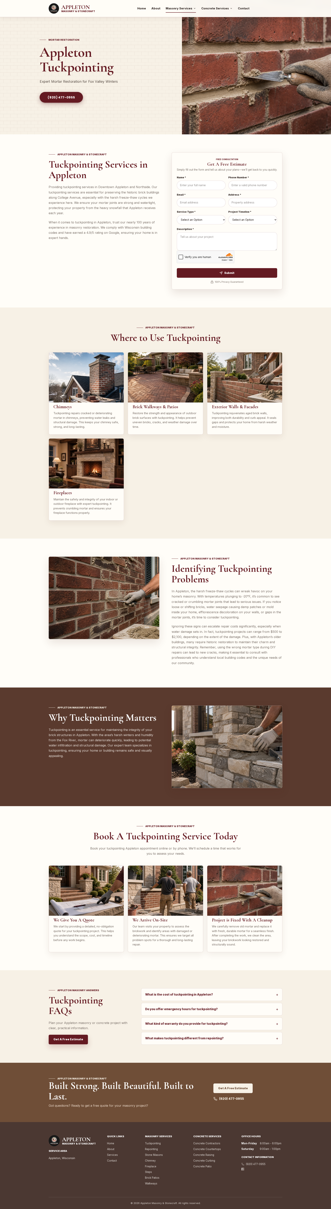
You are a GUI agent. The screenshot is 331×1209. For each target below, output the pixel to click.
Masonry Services (179, 8)
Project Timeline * (239, 211)
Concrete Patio (202, 1166)
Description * (185, 229)
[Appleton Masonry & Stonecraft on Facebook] (242, 1169)
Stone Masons (154, 1154)
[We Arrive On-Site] (165, 891)
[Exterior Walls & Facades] (244, 377)
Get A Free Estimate (68, 1039)
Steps (148, 1171)
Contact (243, 8)
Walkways (151, 1183)
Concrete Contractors (206, 1143)
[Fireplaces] (86, 464)
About (155, 8)
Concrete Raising (203, 1154)
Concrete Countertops (207, 1149)
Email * (181, 194)
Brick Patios (152, 1177)
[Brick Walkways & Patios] (165, 377)
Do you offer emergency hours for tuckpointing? (211, 1009)
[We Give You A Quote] (86, 891)
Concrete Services (215, 8)
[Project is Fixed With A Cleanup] (244, 891)
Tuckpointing (153, 1143)
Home (141, 8)
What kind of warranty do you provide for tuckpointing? (211, 1023)
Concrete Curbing (204, 1160)
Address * (234, 194)
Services (112, 1154)
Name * (181, 177)
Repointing (151, 1149)
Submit (229, 272)
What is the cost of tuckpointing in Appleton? (211, 994)
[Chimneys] (86, 377)
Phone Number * (238, 177)
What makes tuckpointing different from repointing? (211, 1038)
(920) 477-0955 (61, 97)
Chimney (150, 1160)
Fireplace (150, 1166)
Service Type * (186, 211)
